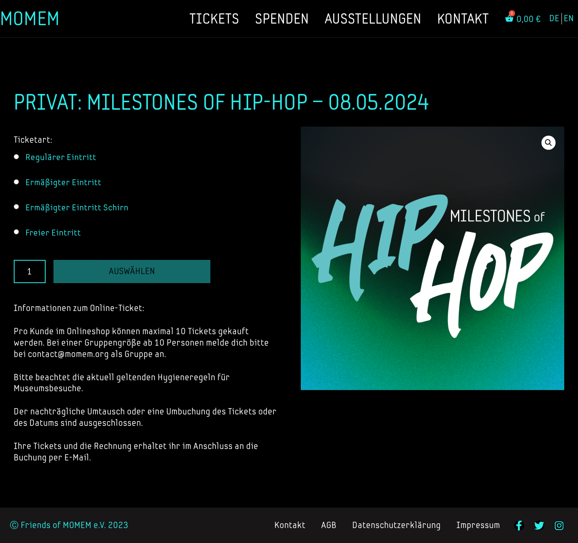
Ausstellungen (373, 18)
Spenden (282, 18)
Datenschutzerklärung (396, 525)
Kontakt (463, 18)
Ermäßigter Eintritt (63, 182)
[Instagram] (559, 525)
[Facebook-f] (519, 525)
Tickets (214, 18)
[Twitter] (539, 525)
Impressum (478, 525)
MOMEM (30, 18)
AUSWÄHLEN (132, 271)
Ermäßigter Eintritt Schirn (77, 207)
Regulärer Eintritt (61, 157)
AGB (329, 525)
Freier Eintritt (53, 232)
